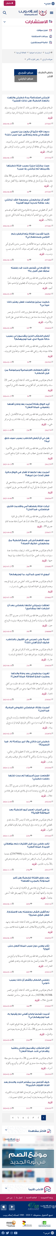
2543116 (48, 904)
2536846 (48, 1040)
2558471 (48, 532)
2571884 (48, 260)
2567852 (48, 362)
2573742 (48, 158)
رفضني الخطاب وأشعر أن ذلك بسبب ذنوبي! (29, 981)
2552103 (48, 802)
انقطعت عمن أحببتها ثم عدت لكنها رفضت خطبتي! (28, 777)
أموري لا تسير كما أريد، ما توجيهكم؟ (29, 574)
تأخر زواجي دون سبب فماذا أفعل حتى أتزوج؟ (28, 947)
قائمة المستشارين (39, 42)
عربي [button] (48, 3)
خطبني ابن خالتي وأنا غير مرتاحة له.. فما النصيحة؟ (26, 743)
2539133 (48, 972)
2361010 (48, 1074)
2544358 (48, 666)
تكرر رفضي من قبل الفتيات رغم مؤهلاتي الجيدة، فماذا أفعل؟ (26, 845)
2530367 (48, 700)
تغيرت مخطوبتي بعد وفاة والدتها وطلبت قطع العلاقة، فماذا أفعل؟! (30, 675)
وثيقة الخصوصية (47, 1198)
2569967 (48, 294)
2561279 (48, 464)
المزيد (50, 118)
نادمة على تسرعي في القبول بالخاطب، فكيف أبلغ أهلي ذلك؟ (27, 641)
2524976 (48, 734)
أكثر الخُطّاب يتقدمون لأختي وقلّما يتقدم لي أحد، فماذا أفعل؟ (30, 1049)
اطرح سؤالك (42, 30)
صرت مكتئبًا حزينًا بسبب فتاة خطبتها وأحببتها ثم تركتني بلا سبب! (28, 167)
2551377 (48, 870)
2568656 (48, 328)
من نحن (9, 1198)
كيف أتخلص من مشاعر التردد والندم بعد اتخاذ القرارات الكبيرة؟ (26, 1084)
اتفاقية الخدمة (31, 1198)
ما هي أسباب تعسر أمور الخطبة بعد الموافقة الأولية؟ (29, 811)
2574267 (48, 124)
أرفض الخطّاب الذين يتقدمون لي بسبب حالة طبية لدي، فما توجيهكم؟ (27, 337)
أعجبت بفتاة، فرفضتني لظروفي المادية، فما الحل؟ (27, 709)
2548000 (48, 632)
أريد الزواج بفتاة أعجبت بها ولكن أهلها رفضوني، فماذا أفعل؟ (28, 406)
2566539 (48, 396)
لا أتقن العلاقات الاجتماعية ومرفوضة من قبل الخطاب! (27, 371)
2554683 (48, 597)
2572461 (48, 226)
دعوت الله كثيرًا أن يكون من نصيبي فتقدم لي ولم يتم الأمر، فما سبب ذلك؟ (27, 133)
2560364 (48, 498)
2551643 (48, 836)
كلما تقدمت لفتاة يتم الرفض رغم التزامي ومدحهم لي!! (30, 235)
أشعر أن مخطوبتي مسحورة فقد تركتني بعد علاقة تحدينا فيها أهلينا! (27, 201)
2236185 (48, 1108)
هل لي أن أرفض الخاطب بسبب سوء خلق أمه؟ (27, 440)
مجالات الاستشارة (40, 36)
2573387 (48, 192)
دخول (9, 3)
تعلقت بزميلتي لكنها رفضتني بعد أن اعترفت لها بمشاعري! (28, 607)
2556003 (48, 567)
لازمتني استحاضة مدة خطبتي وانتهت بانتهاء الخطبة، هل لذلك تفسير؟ (28, 99)
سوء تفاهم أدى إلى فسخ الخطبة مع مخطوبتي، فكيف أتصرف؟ (29, 542)
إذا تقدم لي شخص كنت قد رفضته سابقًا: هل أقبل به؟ (30, 269)
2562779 (48, 430)
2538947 (48, 1006)
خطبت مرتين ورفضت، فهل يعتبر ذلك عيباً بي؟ (28, 303)
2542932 (48, 938)
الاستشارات (37, 21)
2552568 (48, 768)
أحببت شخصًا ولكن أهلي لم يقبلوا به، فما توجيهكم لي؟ (28, 1015)
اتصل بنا (19, 1198)
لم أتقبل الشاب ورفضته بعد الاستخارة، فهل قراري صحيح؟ (28, 913)
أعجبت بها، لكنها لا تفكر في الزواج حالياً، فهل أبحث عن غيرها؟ (27, 474)
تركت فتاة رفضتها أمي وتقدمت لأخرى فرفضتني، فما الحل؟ (28, 508)
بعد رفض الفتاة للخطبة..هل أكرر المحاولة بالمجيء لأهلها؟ (31, 879)
